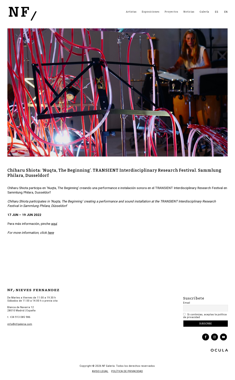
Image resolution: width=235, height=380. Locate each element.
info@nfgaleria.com (19, 324)
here (51, 233)
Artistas (131, 11)
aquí (54, 224)
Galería (204, 11)
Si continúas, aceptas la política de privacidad (205, 316)
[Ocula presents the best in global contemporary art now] (219, 351)
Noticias (188, 11)
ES (216, 11)
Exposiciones (150, 11)
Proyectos (171, 11)
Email (186, 302)
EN (226, 11)
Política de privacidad (127, 371)
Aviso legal (100, 371)
